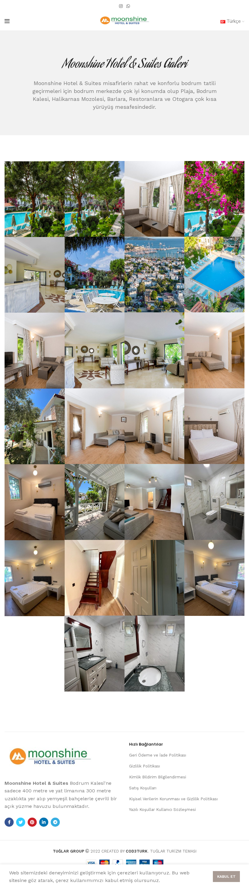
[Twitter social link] (20, 822)
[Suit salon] (154, 199)
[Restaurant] (94, 274)
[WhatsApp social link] (128, 6)
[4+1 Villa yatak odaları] (154, 578)
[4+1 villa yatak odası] (35, 502)
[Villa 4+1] (35, 426)
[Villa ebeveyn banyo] (94, 653)
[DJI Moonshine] (154, 274)
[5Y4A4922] (214, 199)
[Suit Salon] (154, 426)
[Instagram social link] (120, 6)
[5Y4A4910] (94, 199)
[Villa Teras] (94, 502)
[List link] (186, 755)
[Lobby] (35, 275)
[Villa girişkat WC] (214, 502)
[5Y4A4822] (214, 350)
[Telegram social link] (55, 822)
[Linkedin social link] (43, 822)
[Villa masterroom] (35, 578)
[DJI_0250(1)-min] (214, 274)
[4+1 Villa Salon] (154, 502)
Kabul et (226, 876)
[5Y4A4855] (94, 426)
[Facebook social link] (9, 822)
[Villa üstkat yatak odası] (214, 578)
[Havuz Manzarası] (35, 199)
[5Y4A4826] (214, 426)
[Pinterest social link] (32, 822)
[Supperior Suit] (35, 350)
